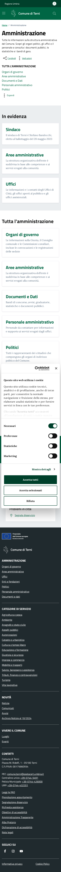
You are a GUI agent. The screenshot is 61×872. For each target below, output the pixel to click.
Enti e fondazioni (11, 581)
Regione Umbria (12, 3)
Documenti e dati (11, 596)
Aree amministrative (13, 571)
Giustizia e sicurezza (12, 655)
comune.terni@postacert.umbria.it (25, 774)
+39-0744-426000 (32, 781)
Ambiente (7, 620)
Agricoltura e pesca (12, 615)
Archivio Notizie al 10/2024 (16, 718)
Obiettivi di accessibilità (14, 812)
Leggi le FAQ (8, 792)
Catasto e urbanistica (13, 640)
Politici (5, 586)
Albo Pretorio (9, 822)
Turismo (6, 680)
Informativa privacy (12, 864)
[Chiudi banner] (56, 368)
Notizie (5, 703)
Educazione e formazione (15, 650)
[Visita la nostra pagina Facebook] (5, 851)
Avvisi (5, 713)
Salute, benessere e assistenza (18, 670)
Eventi (5, 741)
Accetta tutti (30, 479)
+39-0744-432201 (18, 785)
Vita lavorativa (9, 685)
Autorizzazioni (9, 635)
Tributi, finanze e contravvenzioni (19, 675)
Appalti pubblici (10, 630)
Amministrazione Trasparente (17, 817)
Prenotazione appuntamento (17, 797)
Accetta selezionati (30, 490)
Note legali (7, 832)
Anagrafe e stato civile (14, 625)
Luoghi (5, 736)
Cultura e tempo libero (14, 645)
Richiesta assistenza (12, 807)
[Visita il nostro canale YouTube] (21, 851)
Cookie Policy (43, 864)
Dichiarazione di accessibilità (17, 827)
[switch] (52, 435)
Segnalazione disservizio (15, 802)
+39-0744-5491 (29, 778)
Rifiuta (30, 501)
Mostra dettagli (41, 469)
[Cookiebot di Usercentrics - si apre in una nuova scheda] (36, 368)
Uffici (4, 576)
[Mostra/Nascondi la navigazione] (4, 13)
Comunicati (8, 708)
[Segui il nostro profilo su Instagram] (13, 851)
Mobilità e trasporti (12, 665)
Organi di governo (11, 566)
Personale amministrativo (15, 591)
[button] (8, 95)
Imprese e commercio (13, 660)
